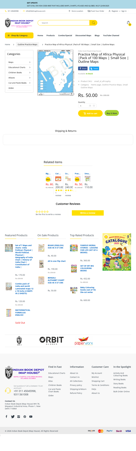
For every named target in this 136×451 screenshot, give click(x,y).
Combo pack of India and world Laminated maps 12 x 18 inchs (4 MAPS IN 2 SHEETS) (24, 289)
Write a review (87, 212)
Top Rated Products (82, 235)
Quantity (81, 102)
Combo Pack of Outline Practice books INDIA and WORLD (68, 173)
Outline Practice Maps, (112, 84)
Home (7, 44)
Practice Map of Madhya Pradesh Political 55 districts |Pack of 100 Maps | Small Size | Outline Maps (77, 173)
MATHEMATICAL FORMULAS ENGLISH (22, 312)
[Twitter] (12, 416)
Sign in (124, 11)
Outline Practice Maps (27, 44)
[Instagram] (18, 416)
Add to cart (92, 113)
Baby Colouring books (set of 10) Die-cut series (88, 289)
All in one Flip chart (57, 261)
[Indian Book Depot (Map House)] (19, 22)
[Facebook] (6, 416)
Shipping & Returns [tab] (65, 130)
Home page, (96, 84)
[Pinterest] (24, 416)
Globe (11, 88)
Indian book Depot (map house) (89, 51)
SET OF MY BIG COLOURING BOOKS (87, 268)
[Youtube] (30, 416)
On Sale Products (48, 235)
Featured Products (16, 235)
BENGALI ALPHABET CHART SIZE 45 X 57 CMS (56, 280)
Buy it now (112, 113)
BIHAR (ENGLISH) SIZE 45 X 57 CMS (56, 246)
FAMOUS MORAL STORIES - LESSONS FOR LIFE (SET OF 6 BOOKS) (89, 249)
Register (114, 11)
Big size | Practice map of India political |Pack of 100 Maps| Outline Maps (48, 173)
